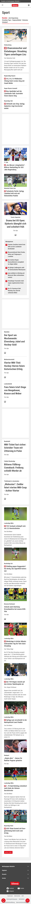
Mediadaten (22, 899)
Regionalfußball (16, 20)
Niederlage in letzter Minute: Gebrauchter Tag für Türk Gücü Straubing (15, 643)
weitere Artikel (8, 852)
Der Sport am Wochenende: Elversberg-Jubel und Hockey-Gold (14, 340)
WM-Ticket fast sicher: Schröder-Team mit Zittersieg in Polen (15, 447)
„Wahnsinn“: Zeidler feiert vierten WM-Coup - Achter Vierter (15, 487)
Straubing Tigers (6, 20)
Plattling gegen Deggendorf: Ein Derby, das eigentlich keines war (15, 568)
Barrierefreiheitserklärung (9, 902)
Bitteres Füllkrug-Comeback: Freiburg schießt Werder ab (13, 467)
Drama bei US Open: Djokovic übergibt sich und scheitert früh (15, 223)
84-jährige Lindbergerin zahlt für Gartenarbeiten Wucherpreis (16, 268)
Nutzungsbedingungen (12, 899)
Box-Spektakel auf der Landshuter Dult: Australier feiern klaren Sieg (13, 93)
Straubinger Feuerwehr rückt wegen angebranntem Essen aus (16, 283)
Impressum (10, 896)
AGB (23, 896)
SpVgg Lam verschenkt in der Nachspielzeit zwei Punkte (15, 721)
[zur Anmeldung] (29, 5)
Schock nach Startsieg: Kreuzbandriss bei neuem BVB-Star (15, 609)
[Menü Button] (2, 5)
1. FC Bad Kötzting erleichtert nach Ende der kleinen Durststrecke (15, 788)
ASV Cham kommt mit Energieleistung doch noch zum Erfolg (15, 830)
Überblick (4, 18)
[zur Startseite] (15, 883)
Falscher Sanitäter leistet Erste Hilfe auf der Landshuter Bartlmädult (16, 247)
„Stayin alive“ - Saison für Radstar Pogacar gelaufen (13, 759)
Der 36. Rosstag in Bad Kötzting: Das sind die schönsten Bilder (14, 291)
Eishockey (25, 20)
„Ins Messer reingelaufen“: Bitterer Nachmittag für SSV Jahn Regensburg (14, 167)
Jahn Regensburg (13, 18)
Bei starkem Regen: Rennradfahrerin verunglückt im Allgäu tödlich (16, 262)
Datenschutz (17, 896)
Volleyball (5, 22)
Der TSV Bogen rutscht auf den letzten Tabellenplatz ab (14, 683)
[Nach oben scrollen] (27, 900)
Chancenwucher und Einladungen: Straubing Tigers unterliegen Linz (15, 51)
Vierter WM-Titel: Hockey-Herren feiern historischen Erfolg (14, 366)
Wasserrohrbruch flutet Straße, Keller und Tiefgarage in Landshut (16, 254)
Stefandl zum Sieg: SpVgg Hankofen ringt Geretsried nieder (14, 106)
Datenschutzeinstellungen (22, 902)
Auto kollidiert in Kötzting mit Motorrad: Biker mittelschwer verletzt (16, 275)
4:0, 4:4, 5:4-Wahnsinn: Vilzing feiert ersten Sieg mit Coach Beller (14, 81)
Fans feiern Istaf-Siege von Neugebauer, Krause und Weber (15, 390)
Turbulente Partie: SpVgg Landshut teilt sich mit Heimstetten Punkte (14, 193)
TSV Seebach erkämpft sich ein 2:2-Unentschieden (15, 527)
